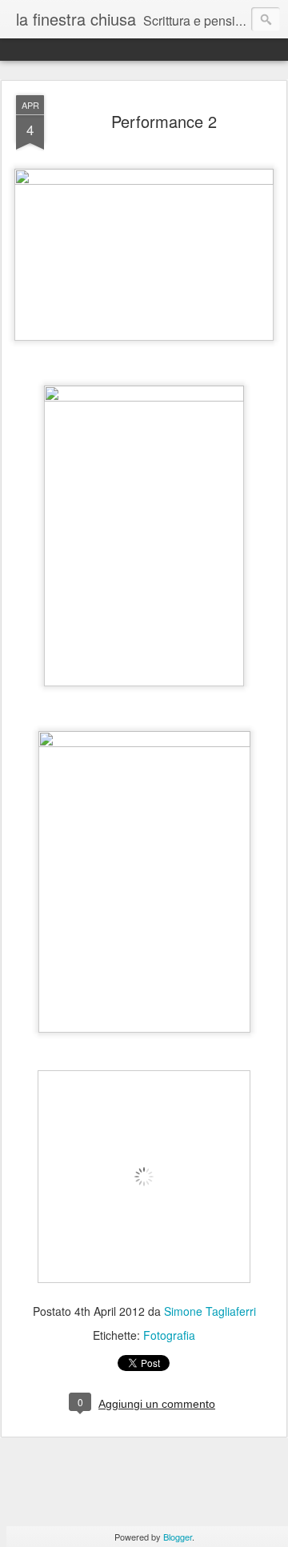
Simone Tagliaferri (210, 1311)
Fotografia (169, 1335)
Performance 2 (164, 121)
